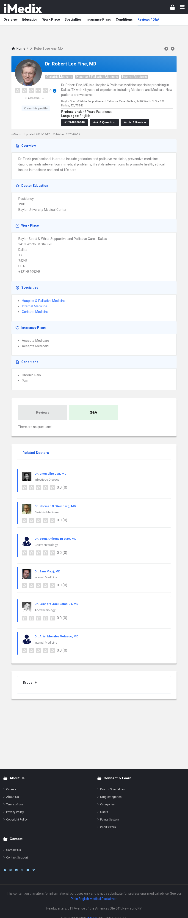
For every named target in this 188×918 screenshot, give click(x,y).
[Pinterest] (33, 870)
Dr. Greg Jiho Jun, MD (50, 473)
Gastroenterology (46, 545)
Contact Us (13, 850)
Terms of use (14, 804)
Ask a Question (104, 122)
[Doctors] (22, 8)
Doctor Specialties (112, 789)
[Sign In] (172, 7)
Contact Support (17, 857)
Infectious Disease (47, 479)
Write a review (135, 122)
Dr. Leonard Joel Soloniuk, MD (56, 604)
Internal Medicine (134, 77)
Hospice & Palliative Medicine (97, 77)
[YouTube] (27, 870)
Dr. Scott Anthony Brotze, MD (55, 538)
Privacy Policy (15, 812)
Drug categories (111, 797)
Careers (11, 789)
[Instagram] (10, 870)
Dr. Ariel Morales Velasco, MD (56, 636)
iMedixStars (108, 827)
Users (104, 812)
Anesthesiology (45, 610)
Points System (109, 819)
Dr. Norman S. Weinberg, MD (55, 506)
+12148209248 (74, 122)
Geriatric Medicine (59, 77)
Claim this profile (35, 108)
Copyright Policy (17, 819)
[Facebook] (4, 870)
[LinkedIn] (16, 870)
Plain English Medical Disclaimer (93, 899)
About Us (12, 797)
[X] (22, 870)
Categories (107, 804)
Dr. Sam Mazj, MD (47, 571)
